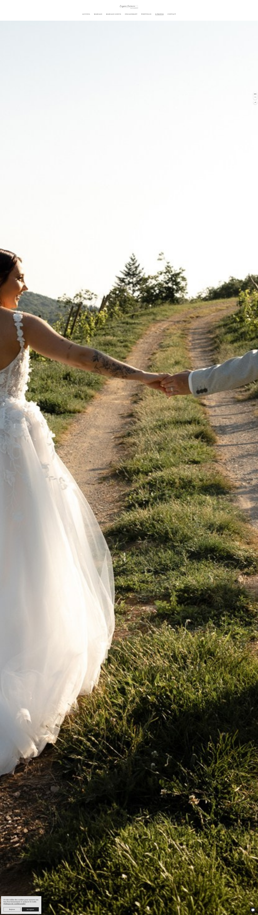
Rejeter (12, 909)
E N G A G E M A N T (131, 14)
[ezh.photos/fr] (129, 7)
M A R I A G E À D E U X (113, 14)
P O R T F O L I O (146, 14)
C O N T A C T (172, 14)
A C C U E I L (86, 14)
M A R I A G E (98, 14)
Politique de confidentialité (14, 904)
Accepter (30, 909)
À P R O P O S (159, 14)
